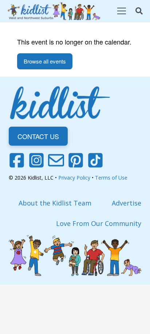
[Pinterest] (76, 160)
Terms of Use (111, 177)
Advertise (126, 203)
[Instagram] (36, 160)
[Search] (139, 11)
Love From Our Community (98, 223)
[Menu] (121, 11)
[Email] (56, 160)
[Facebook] (17, 160)
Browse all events (45, 61)
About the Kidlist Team (55, 203)
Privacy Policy (74, 177)
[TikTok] (95, 160)
